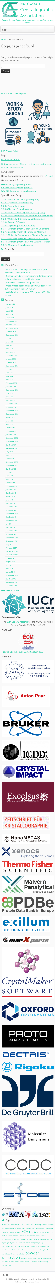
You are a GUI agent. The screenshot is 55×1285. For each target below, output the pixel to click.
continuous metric (8, 1228)
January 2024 (11, 386)
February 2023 (11, 404)
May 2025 (9, 345)
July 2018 (9, 524)
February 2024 (11, 383)
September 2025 (12, 335)
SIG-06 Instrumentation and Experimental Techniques (27, 215)
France (14, 1243)
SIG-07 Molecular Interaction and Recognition (23, 219)
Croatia (17, 1228)
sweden (34, 1261)
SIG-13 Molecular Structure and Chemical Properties (26, 235)
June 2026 (9, 307)
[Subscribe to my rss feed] (3, 29)
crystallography (41, 1228)
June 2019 (9, 500)
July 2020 (9, 472)
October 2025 (11, 331)
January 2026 (11, 325)
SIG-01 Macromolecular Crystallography (20, 199)
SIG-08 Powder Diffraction (13, 222)
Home (4, 39)
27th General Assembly (18, 621)
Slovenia (36, 1258)
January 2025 (11, 359)
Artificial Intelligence (9, 1224)
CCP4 (21, 1224)
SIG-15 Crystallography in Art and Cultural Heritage (25, 241)
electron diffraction (12, 1236)
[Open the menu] (51, 29)
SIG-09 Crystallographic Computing (18, 225)
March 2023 (10, 400)
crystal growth (30, 1228)
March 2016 (10, 572)
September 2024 (12, 366)
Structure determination (22, 1261)
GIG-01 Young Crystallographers (16, 184)
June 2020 (9, 476)
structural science (8, 1261)
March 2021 (10, 458)
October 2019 (11, 493)
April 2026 (9, 314)
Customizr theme (34, 1282)
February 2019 (11, 507)
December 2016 (12, 551)
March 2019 (10, 503)
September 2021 (12, 448)
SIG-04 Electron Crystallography (16, 209)
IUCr (19, 1243)
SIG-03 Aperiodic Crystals (13, 206)
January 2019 (11, 510)
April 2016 (9, 568)
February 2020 (11, 486)
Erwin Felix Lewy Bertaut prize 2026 (23, 282)
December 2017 (12, 537)
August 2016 (10, 562)
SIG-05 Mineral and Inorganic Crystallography (23, 212)
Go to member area (10, 159)
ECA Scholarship (44, 1232)
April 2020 (9, 479)
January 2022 (11, 434)
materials (17, 1246)
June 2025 (9, 342)
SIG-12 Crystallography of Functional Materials (23, 232)
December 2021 (12, 438)
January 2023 (11, 407)
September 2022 (12, 414)
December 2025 (12, 328)
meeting (23, 1246)
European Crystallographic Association (24, 1279)
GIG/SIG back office (10, 590)
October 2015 (11, 579)
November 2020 (12, 465)
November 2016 (12, 555)
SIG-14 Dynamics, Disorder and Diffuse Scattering (25, 238)
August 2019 (10, 496)
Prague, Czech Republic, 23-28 (16, 651)
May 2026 (9, 311)
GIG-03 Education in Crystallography (18, 191)
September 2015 (12, 582)
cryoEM (22, 1228)
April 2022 (9, 424)
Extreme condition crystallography (31, 1239)
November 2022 (12, 410)
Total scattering (42, 1261)
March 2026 (10, 318)
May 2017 (9, 544)
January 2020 (11, 489)
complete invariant (30, 1224)
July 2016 (9, 565)
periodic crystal (41, 1250)
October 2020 (11, 469)
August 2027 (37, 651)
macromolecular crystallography (32, 1243)
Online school (16, 1250)
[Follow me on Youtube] (5, 29)
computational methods (45, 1224)
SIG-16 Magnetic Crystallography (17, 245)
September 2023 (12, 390)
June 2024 (9, 373)
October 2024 (11, 362)
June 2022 (9, 421)
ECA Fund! (48, 176)
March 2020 (10, 483)
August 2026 (10, 304)
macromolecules (7, 1246)
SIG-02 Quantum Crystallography (17, 202)
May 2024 (9, 376)
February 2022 (11, 431)
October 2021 (11, 445)
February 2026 (11, 321)
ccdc (17, 1224)
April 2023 (9, 397)
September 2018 (12, 520)
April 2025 (9, 349)
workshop (5, 1265)
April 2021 (9, 455)
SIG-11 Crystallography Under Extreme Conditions (25, 228)
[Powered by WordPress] (48, 1278)
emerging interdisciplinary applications (33, 1236)
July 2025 (9, 338)
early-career (16, 1232)
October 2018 (11, 517)
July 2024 (9, 369)
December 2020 (12, 462)
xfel (10, 1265)
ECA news (29, 1231)
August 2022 (10, 417)
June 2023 (9, 393)
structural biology (45, 1258)
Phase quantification (18, 1254)
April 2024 (9, 379)
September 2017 (12, 541)
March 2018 (10, 527)
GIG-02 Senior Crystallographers (16, 187)
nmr (10, 1250)
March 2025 (10, 352)
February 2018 (11, 531)
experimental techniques (10, 1239)
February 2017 (11, 548)
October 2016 (11, 558)
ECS (51, 1232)
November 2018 (12, 513)
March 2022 (10, 428)
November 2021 (12, 441)
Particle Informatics (28, 1250)
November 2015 (12, 575)
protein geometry (26, 1258)
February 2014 (11, 586)
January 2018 (11, 534)
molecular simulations (34, 1246)
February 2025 (11, 355)
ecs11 (4, 1236)
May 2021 (9, 452)
